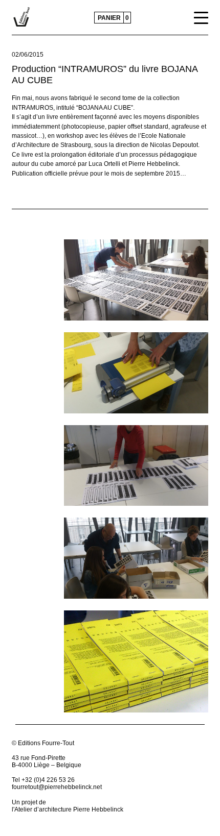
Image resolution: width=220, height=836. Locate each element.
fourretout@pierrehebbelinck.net (57, 787)
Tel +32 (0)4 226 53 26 (43, 779)
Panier (109, 17)
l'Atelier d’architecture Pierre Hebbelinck (67, 809)
